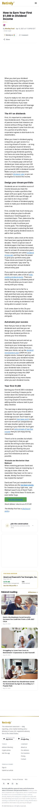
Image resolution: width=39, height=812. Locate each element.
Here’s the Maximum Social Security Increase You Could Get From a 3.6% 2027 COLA (18, 619)
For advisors (25, 750)
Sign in (4, 767)
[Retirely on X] (4, 783)
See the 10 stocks (15, 499)
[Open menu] (36, 3)
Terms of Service (17, 779)
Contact (23, 759)
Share (8, 39)
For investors (25, 753)
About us (24, 747)
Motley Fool (9, 28)
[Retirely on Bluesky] (8, 783)
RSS (26, 779)
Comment (24, 35)
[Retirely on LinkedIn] (17, 783)
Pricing (23, 756)
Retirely (8, 3)
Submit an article (7, 770)
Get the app (6, 753)
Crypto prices (6, 750)
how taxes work (23, 419)
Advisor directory (7, 747)
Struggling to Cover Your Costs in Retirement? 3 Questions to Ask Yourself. (19, 651)
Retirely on (10, 35)
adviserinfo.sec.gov (14, 800)
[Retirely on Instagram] (12, 783)
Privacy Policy (6, 779)
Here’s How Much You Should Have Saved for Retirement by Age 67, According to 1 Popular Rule (18, 683)
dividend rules (18, 174)
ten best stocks (27, 485)
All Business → (33, 592)
